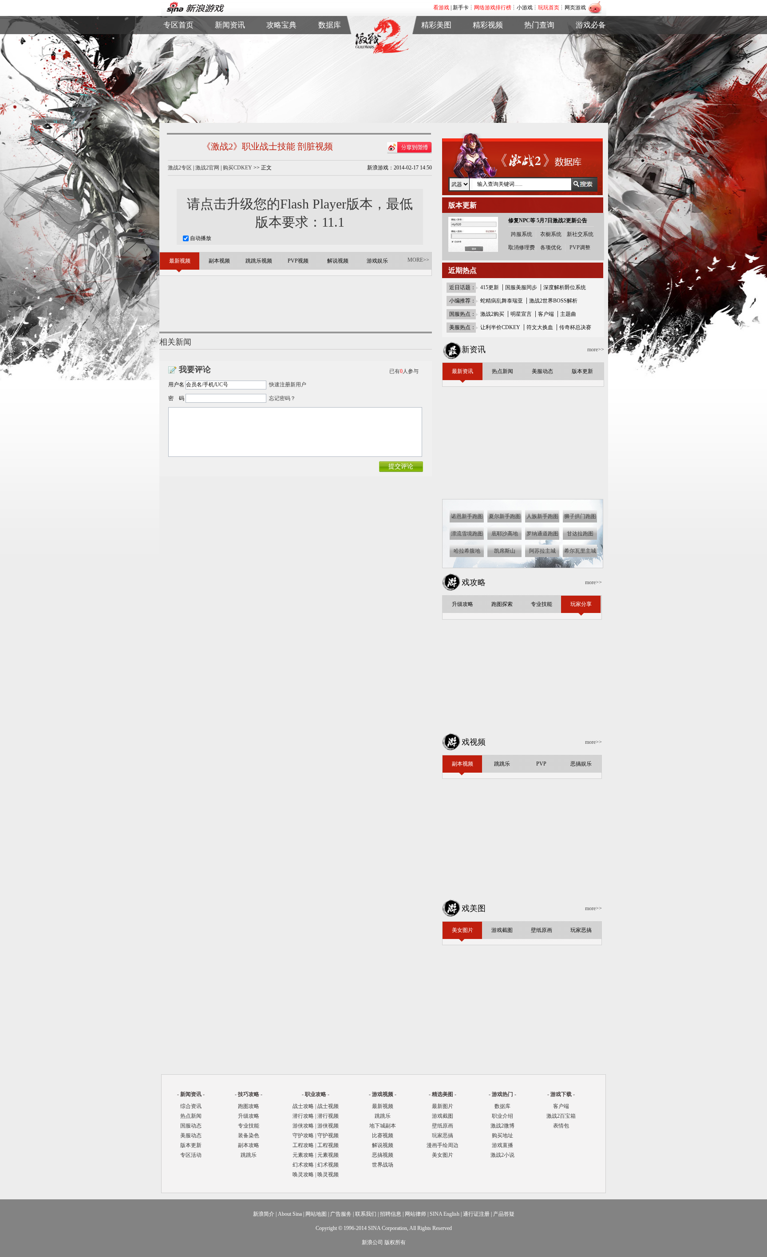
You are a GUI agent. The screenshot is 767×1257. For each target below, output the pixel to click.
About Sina (290, 1214)
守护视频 (328, 1135)
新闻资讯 (230, 25)
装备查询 (329, 42)
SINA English (444, 1214)
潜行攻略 (303, 1116)
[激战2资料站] (381, 52)
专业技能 (248, 1126)
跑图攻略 (248, 1106)
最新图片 (442, 1106)
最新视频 (382, 1106)
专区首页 (178, 42)
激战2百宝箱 (561, 1116)
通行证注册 (476, 1214)
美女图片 (442, 1155)
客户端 (590, 42)
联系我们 (365, 1214)
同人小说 (539, 72)
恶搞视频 (382, 1155)
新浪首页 (178, 72)
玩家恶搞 (436, 72)
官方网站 (178, 52)
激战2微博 (540, 42)
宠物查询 (329, 72)
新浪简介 (263, 1214)
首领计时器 (590, 52)
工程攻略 (303, 1145)
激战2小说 (502, 1155)
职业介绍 (281, 52)
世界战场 (382, 1165)
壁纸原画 (436, 62)
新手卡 (461, 7)
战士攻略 (303, 1106)
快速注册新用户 (287, 384)
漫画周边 (436, 82)
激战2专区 (180, 168)
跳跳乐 (249, 1155)
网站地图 (316, 1214)
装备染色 (248, 1135)
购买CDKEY (237, 168)
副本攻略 (248, 1145)
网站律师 (415, 1214)
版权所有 (395, 1242)
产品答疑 (503, 1214)
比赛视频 (382, 1135)
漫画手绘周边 (443, 1145)
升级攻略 (248, 1116)
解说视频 (487, 72)
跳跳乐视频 (487, 52)
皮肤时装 (329, 52)
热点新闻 (229, 52)
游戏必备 (591, 25)
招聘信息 (390, 1214)
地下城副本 (382, 1126)
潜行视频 (328, 1116)
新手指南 (281, 42)
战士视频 (328, 1106)
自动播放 (200, 238)
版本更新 (229, 72)
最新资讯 (229, 42)
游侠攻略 (303, 1126)
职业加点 (281, 62)
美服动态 (229, 62)
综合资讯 (191, 1106)
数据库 (329, 25)
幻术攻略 (303, 1165)
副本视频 (487, 42)
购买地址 (539, 52)
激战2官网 (207, 168)
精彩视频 (488, 25)
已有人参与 (404, 371)
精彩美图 (436, 25)
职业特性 (329, 62)
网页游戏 (575, 7)
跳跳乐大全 (281, 72)
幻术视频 (328, 1165)
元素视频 (328, 1155)
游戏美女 (436, 42)
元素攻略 (303, 1155)
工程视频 (328, 1145)
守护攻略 (303, 1135)
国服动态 (191, 1126)
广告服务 (341, 1214)
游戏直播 (539, 62)
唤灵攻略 (303, 1174)
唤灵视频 (328, 1174)
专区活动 (191, 1155)
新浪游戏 (178, 62)
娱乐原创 (487, 82)
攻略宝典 (281, 25)
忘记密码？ (282, 398)
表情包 (590, 62)
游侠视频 (328, 1126)
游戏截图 (436, 52)
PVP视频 (488, 62)
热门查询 (539, 25)
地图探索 (281, 82)
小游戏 (525, 7)
